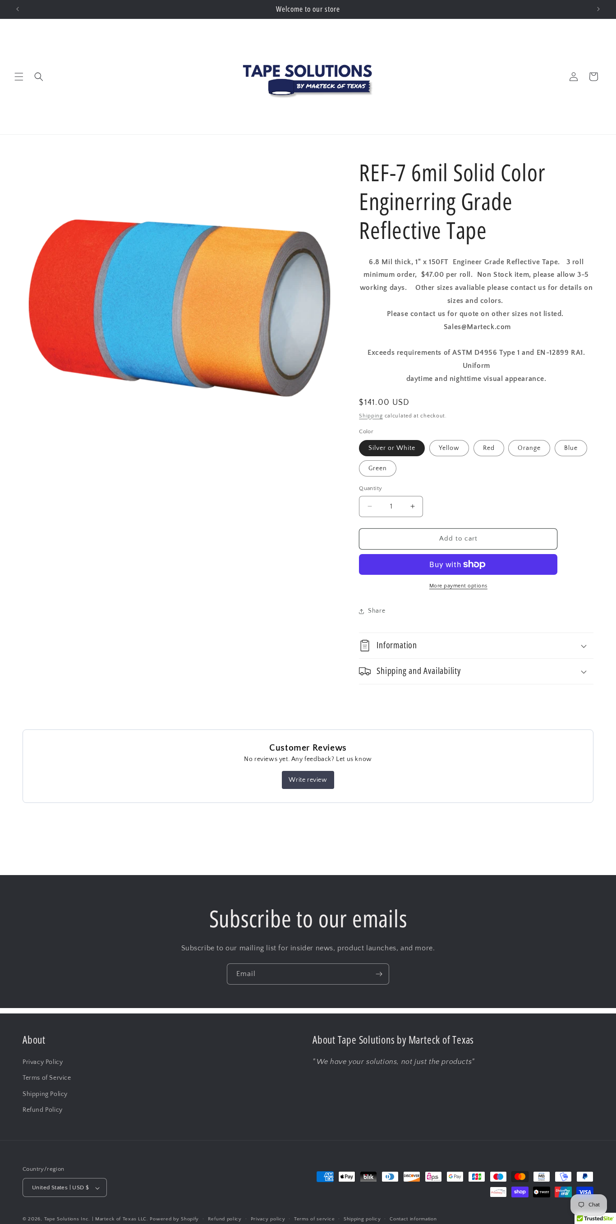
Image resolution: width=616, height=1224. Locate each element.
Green (377, 468)
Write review (308, 780)
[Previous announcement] (18, 9)
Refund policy (225, 1219)
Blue (571, 448)
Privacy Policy (43, 1061)
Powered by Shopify (174, 1219)
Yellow (449, 448)
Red (489, 448)
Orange (529, 448)
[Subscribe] (379, 974)
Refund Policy (43, 1109)
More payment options (458, 586)
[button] (19, 77)
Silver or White (391, 448)
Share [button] (376, 610)
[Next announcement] (598, 9)
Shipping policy (362, 1219)
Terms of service (314, 1219)
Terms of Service (47, 1078)
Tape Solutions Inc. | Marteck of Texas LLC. (96, 1219)
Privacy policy (268, 1219)
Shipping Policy (45, 1093)
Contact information (413, 1219)
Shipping (371, 416)
